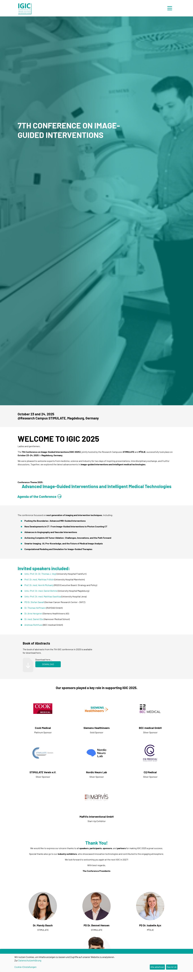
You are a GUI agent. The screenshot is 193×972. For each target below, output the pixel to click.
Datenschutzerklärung (29, 960)
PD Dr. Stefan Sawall (34, 602)
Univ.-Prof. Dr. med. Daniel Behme (40, 590)
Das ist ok (172, 966)
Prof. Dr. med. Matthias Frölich (39, 579)
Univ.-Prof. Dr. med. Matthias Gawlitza (42, 596)
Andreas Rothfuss (33, 624)
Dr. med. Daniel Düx (33, 619)
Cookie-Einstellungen (25, 966)
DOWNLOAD (48, 664)
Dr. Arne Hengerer (33, 613)
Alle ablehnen (157, 966)
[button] (170, 8)
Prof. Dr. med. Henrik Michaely (38, 585)
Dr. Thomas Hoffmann (35, 607)
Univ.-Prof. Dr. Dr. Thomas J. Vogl (40, 573)
